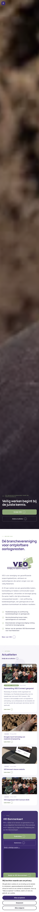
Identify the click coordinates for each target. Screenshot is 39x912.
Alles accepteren (19, 898)
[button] (19, 875)
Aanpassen (19, 903)
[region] (19, 894)
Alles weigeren (19, 908)
